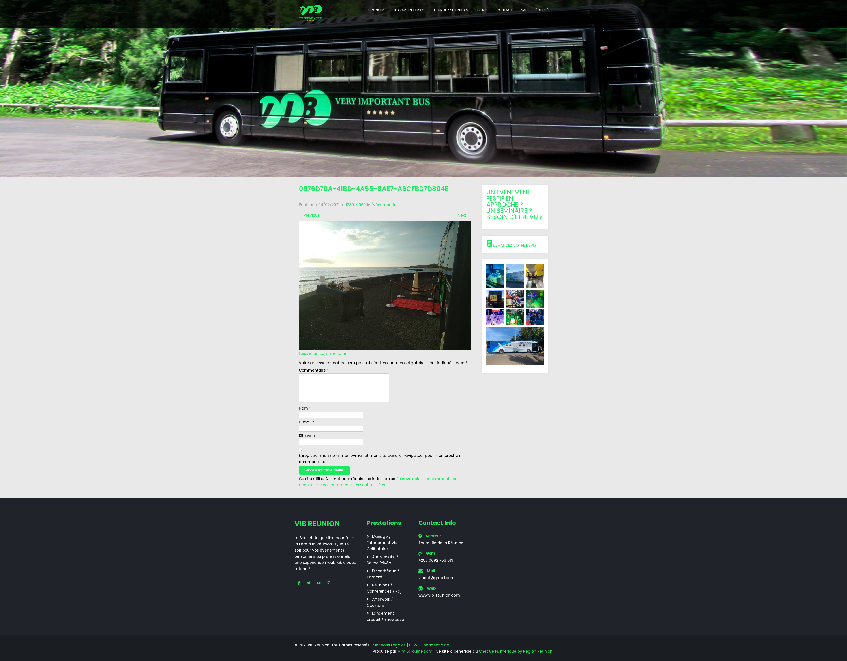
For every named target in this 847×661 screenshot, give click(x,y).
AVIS (524, 10)
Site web (307, 435)
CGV (413, 645)
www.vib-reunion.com (439, 595)
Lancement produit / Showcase (385, 616)
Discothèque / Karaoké (383, 574)
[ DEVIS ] (542, 10)
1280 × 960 (356, 204)
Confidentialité (435, 645)
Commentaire (314, 370)
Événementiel (384, 204)
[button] (515, 244)
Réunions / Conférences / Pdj (384, 588)
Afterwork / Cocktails (380, 602)
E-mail (306, 422)
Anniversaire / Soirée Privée (382, 560)
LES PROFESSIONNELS (449, 10)
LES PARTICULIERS (407, 10)
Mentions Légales (389, 645)
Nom (305, 408)
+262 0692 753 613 (435, 560)
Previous (309, 215)
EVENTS (482, 10)
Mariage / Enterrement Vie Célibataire (382, 543)
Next (464, 215)
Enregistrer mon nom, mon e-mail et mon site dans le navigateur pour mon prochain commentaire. (380, 458)
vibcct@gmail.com (436, 577)
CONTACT (504, 10)
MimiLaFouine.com (414, 651)
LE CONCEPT (376, 10)
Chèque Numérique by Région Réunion (516, 651)
